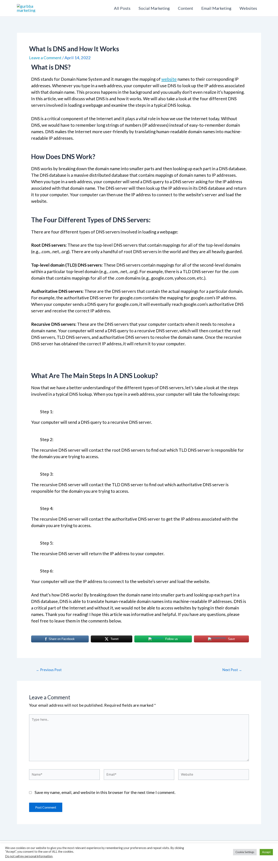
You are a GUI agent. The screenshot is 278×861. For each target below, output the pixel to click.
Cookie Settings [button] (244, 852)
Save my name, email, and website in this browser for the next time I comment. (105, 792)
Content (185, 8)
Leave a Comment (45, 57)
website (169, 79)
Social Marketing (154, 8)
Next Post (232, 669)
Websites (248, 8)
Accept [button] (266, 852)
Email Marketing (216, 8)
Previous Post (49, 669)
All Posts (122, 8)
